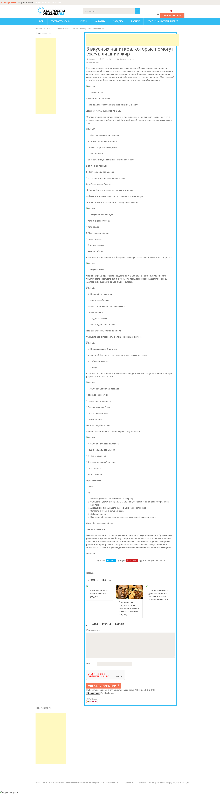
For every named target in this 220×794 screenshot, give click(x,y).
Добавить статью (172, 15)
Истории (100, 21)
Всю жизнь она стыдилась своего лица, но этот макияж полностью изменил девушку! (129, 608)
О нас (151, 783)
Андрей (92, 59)
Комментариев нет (127, 59)
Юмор (83, 21)
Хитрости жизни (25, 2)
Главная (39, 29)
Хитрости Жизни (61, 21)
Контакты (142, 783)
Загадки (118, 21)
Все (41, 21)
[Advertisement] (46, 76)
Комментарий (93, 630)
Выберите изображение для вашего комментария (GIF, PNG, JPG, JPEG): (120, 690)
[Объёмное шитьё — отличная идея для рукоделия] (99, 586)
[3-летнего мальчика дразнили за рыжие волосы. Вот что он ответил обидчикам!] (159, 586)
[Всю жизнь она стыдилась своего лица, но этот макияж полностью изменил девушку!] (129, 592)
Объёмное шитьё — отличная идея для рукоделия (98, 593)
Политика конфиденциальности (170, 783)
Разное (135, 21)
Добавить (130, 783)
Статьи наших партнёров (162, 21)
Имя (88, 663)
